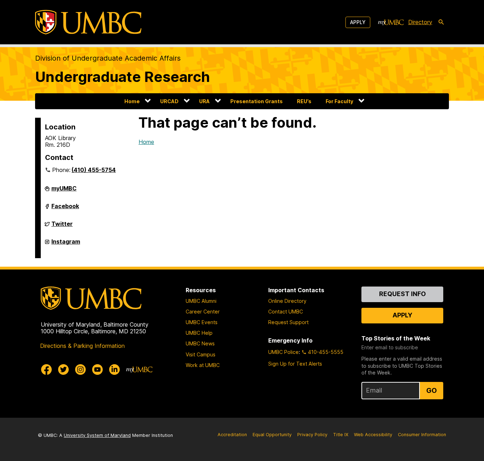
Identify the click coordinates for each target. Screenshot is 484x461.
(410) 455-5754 (94, 169)
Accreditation (232, 434)
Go (431, 390)
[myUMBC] (391, 22)
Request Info (402, 294)
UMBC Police (283, 352)
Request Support (288, 322)
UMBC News (200, 343)
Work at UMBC (203, 365)
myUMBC (64, 191)
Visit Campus (200, 354)
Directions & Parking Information (82, 345)
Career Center (203, 312)
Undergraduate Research (122, 76)
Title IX (340, 434)
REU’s (304, 101)
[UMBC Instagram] (80, 369)
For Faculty (339, 101)
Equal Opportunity (272, 434)
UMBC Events (202, 322)
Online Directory (287, 301)
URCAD (169, 101)
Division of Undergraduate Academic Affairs (108, 58)
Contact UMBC (285, 312)
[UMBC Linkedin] (114, 369)
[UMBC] (88, 22)
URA (204, 101)
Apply (358, 22)
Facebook (65, 209)
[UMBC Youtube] (97, 369)
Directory (420, 22)
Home (132, 101)
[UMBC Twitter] (63, 369)
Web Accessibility (373, 434)
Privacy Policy (312, 434)
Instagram (65, 244)
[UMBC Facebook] (46, 369)
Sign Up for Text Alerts (295, 364)
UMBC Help (199, 333)
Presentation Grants (256, 101)
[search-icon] (441, 22)
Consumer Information (422, 434)
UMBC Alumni (201, 301)
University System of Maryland (97, 435)
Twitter (62, 227)
